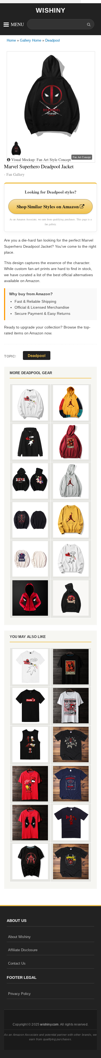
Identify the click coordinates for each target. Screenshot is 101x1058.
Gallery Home (30, 40)
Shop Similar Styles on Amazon (48, 206)
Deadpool (52, 40)
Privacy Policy (19, 994)
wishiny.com (49, 1024)
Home (11, 40)
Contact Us (17, 963)
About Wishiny (19, 937)
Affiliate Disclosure (22, 950)
